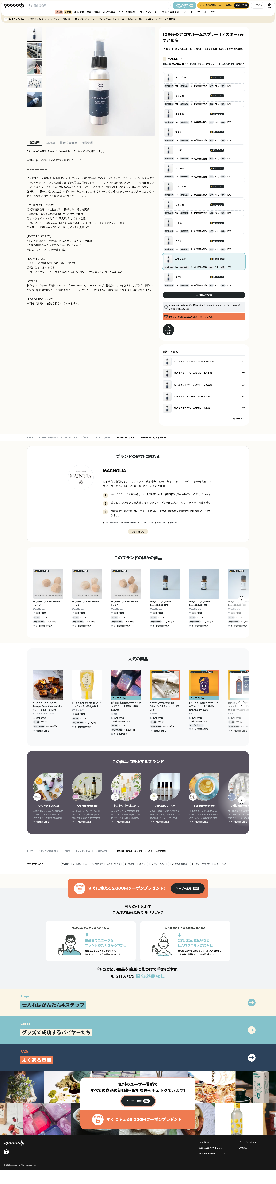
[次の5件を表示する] (243, 418)
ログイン (257, 5)
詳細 (212, 64)
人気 (60, 12)
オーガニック (161, 523)
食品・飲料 (79, 12)
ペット (157, 12)
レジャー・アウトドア (190, 12)
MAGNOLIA (178, 64)
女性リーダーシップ (112, 523)
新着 (69, 12)
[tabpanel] (91, 227)
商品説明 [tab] (34, 142)
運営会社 (243, 1147)
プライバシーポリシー (248, 1142)
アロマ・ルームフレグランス (77, 437)
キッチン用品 (109, 12)
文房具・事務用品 (170, 12)
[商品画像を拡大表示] (100, 81)
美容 (89, 12)
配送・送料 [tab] (87, 143)
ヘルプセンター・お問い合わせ (212, 1153)
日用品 (97, 12)
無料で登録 (41, 613)
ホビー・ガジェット (211, 12)
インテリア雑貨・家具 (128, 12)
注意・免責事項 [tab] (68, 143)
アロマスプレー (103, 437)
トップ (30, 437)
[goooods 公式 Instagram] (6, 1151)
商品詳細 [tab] (50, 143)
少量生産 (173, 523)
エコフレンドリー (146, 523)
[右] (241, 600)
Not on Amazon (130, 523)
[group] (188, 888)
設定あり (240, 64)
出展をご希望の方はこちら (210, 1147)
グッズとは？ (205, 1142)
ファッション (145, 12)
